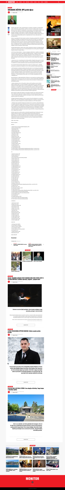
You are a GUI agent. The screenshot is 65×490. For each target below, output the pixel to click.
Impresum (32, 484)
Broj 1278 (18, 241)
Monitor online (15, 12)
